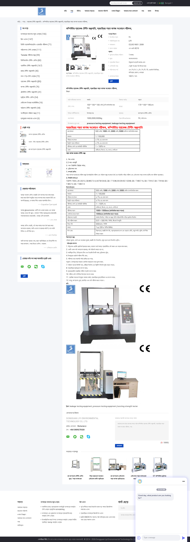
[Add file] (139, 538)
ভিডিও (79, 11)
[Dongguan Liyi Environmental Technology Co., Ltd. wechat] (37, 266)
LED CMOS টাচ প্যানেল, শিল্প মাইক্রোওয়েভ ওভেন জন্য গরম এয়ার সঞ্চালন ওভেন (98, 518)
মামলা (149, 11)
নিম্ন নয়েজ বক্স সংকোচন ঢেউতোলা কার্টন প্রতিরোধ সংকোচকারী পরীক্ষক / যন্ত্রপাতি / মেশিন (96, 477)
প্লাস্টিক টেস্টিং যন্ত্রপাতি (29, 65)
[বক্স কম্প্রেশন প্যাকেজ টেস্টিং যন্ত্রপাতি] (23, 149)
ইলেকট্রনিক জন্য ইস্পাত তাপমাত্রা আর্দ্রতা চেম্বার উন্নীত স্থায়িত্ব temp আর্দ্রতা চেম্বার (59, 521)
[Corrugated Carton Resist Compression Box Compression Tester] (81, 48)
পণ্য (72, 11)
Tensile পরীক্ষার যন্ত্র (28, 55)
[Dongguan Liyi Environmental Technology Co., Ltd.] (42, 11)
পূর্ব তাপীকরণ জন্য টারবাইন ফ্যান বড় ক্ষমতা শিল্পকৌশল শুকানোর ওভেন (96, 508)
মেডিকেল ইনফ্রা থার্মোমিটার (30, 102)
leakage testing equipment (81, 406)
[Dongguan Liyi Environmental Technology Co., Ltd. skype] (44, 266)
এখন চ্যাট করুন (151, 3)
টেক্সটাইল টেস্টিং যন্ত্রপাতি (29, 92)
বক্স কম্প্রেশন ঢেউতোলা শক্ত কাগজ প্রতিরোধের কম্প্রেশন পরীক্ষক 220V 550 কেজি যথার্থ (117, 477)
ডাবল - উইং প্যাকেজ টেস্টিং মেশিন (38, 142)
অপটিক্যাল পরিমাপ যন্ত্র (28, 113)
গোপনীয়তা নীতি (42, 539)
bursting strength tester (127, 406)
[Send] (183, 538)
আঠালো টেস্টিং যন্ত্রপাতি (28, 108)
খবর (143, 11)
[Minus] (183, 481)
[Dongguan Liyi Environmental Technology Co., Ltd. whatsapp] (31, 266)
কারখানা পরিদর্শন (103, 11)
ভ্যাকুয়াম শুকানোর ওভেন (29, 118)
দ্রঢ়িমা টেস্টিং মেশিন (27, 97)
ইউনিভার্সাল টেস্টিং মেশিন (29, 60)
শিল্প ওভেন (24, 39)
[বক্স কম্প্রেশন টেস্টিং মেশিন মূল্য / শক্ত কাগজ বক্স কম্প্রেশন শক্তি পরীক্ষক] (75, 464)
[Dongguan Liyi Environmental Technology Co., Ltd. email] (24, 266)
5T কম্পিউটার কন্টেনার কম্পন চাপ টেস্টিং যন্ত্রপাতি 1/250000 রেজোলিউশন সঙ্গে (159, 477)
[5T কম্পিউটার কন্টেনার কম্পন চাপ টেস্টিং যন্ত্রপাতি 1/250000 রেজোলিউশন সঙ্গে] (159, 464)
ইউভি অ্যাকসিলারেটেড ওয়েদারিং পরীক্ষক (34, 44)
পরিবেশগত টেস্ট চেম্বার (28, 50)
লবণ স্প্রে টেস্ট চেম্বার (28, 76)
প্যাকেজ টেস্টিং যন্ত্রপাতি (34, 22)
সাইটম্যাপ (20, 525)
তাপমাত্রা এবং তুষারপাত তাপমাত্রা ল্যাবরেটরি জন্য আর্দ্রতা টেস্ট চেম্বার (57, 514)
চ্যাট (111, 81)
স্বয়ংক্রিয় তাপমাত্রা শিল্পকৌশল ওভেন (92, 513)
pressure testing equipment (104, 406)
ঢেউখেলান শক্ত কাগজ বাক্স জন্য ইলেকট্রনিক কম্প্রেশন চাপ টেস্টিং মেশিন (138, 477)
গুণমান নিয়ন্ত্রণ (116, 11)
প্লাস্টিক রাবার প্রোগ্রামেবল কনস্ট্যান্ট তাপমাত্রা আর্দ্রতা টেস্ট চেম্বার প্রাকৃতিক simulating (58, 508)
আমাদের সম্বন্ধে (89, 11)
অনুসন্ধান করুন (137, 3)
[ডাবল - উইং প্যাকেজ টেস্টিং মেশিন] (23, 142)
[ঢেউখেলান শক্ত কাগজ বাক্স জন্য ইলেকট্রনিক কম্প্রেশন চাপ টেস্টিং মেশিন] (138, 464)
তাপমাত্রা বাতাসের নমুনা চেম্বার (31, 34)
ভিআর (157, 11)
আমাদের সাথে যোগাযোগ (131, 11)
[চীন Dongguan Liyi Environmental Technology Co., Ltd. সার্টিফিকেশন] (28, 173)
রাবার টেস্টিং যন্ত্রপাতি (27, 71)
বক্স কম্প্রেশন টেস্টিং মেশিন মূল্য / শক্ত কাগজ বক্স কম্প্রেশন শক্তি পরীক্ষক (75, 477)
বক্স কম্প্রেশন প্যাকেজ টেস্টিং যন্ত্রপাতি (40, 149)
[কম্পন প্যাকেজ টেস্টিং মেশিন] (23, 134)
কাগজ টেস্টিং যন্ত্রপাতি (28, 87)
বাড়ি (65, 11)
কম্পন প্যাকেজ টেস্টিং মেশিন (37, 134)
